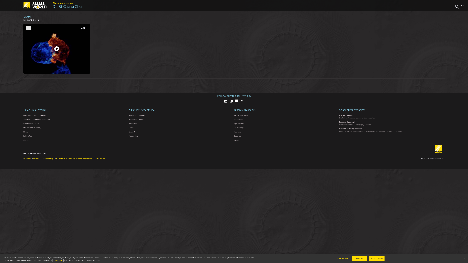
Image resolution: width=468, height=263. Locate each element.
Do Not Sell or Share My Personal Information (74, 159)
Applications (239, 123)
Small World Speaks (31, 123)
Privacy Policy (58, 260)
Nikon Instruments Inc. (142, 110)
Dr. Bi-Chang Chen (68, 6)
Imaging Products (346, 115)
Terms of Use (100, 159)
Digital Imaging (239, 128)
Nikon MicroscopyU (245, 110)
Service (131, 128)
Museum (237, 140)
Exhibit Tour (28, 136)
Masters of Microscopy (32, 128)
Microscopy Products (137, 115)
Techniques (238, 119)
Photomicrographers (63, 3)
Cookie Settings (342, 258)
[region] (234, 258)
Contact (26, 140)
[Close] (464, 258)
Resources (133, 123)
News (25, 132)
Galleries (237, 136)
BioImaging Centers (136, 119)
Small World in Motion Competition (36, 119)
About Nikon (133, 136)
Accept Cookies (377, 258)
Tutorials (237, 132)
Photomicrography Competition (35, 115)
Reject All (359, 258)
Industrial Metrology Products (350, 129)
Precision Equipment (347, 122)
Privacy (36, 159)
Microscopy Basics (241, 115)
